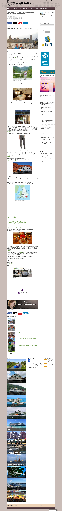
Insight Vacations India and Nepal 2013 (14, 223)
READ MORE (9, 105)
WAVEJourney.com (10, 263)
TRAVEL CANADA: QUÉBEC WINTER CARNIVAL (50, 360)
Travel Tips (20, 17)
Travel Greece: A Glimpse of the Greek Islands (47, 109)
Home (8, 8)
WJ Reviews (36, 8)
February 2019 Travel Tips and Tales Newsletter (47, 133)
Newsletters (12, 17)
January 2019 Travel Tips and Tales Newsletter (47, 139)
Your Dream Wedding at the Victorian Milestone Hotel (16, 221)
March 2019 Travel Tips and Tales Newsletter (47, 132)
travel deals (18, 18)
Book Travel (16, 8)
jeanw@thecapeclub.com (23, 283)
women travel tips (11, 19)
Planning (27, 8)
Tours (24, 8)
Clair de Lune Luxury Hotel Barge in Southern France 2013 (17, 222)
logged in (12, 355)
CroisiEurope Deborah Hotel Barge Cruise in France (16, 370)
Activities (31, 8)
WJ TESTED (9, 358)
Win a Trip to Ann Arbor (11, 215)
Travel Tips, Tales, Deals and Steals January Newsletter (27, 338)
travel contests (14, 18)
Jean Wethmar (27, 108)
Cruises (20, 8)
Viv (10, 16)
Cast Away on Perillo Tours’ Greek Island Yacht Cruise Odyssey (18, 227)
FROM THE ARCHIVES (47, 358)
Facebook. (25, 252)
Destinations (42, 8)
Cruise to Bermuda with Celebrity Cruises (46, 141)
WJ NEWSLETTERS (31, 358)
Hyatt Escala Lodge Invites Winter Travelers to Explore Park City (18, 226)
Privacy (46, 8)
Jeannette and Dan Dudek (12, 160)
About (11, 8)
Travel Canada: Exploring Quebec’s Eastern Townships (50, 367)
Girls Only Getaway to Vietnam (23, 279)
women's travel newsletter (19, 19)
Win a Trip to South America (12, 216)
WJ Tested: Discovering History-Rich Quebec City (51, 364)
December (10, 18)
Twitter (21, 252)
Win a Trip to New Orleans (12, 217)
